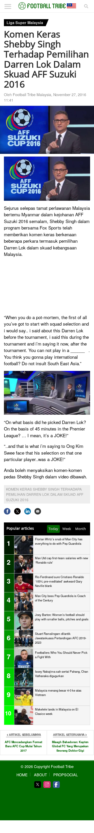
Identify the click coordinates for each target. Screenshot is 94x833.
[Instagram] (47, 784)
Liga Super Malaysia (25, 22)
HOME (22, 774)
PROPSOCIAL (65, 774)
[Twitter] (37, 784)
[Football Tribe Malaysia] (47, 6)
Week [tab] (66, 528)
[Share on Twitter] (17, 511)
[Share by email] (37, 511)
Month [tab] (80, 528)
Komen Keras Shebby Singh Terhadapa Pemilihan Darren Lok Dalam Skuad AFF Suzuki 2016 (44, 494)
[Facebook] (56, 784)
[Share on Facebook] (7, 511)
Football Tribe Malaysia (32, 94)
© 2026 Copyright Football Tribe (47, 766)
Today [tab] (53, 528)
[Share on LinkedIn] (27, 511)
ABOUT (40, 774)
